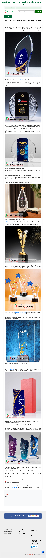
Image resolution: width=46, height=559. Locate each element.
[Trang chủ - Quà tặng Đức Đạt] (9, 11)
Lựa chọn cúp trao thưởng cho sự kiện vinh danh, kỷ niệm (27, 20)
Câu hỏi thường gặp (7, 533)
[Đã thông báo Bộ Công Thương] (34, 546)
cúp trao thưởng (19, 80)
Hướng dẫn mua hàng (8, 531)
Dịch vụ (6, 498)
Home (6, 20)
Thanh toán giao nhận (8, 529)
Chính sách (7, 500)
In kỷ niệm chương (13, 487)
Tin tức (10, 20)
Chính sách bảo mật (8, 528)
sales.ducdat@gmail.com (36, 543)
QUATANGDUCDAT (30, 554)
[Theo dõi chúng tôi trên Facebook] (23, 516)
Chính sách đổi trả (7, 535)
